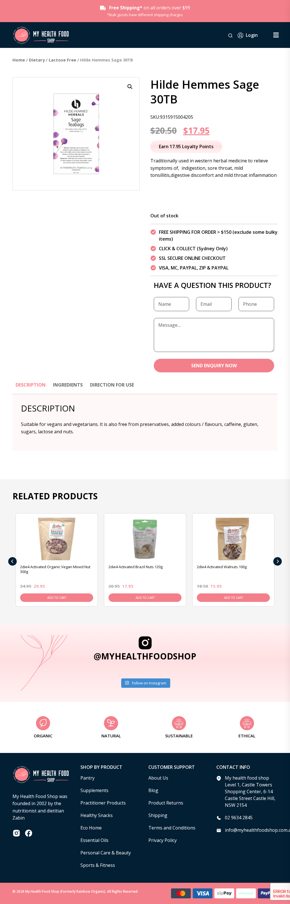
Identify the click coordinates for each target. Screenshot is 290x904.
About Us (158, 778)
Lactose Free (62, 60)
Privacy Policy (162, 840)
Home (18, 60)
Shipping (157, 815)
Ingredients (68, 385)
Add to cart (56, 598)
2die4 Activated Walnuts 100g (222, 566)
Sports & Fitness (97, 865)
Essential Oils (94, 840)
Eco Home (91, 828)
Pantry (87, 778)
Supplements (94, 790)
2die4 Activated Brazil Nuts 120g (135, 566)
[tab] (30, 387)
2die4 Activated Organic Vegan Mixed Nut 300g (55, 569)
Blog (153, 790)
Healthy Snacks (96, 815)
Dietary (37, 60)
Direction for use (112, 385)
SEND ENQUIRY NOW (214, 365)
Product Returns (165, 803)
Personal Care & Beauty (105, 853)
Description (31, 385)
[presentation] (12, 561)
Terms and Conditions (171, 828)
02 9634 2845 (239, 817)
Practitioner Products (103, 803)
